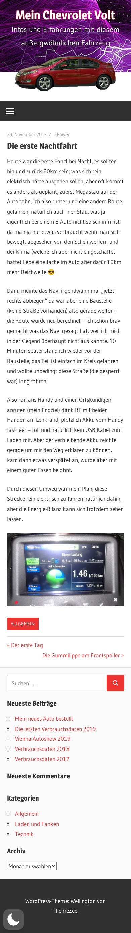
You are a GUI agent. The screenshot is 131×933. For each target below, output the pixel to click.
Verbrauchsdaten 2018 (42, 748)
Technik (24, 833)
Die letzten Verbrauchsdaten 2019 (55, 728)
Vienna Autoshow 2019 (42, 738)
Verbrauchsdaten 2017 (42, 758)
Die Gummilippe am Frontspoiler (81, 655)
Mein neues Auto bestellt (44, 718)
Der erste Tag (27, 644)
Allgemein (23, 624)
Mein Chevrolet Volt (65, 14)
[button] (13, 919)
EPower (62, 134)
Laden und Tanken (37, 823)
